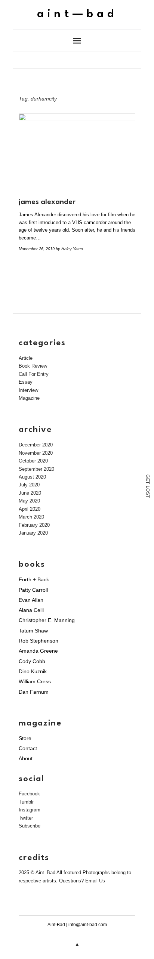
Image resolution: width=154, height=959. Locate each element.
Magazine (29, 398)
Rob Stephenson (38, 641)
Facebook (29, 793)
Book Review (33, 366)
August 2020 (32, 477)
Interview (28, 390)
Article (26, 358)
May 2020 (29, 501)
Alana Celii (31, 610)
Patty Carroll (33, 590)
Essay (26, 382)
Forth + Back (34, 579)
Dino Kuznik (33, 671)
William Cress (35, 681)
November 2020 (36, 453)
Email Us (95, 881)
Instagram (29, 810)
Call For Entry (34, 374)
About (26, 758)
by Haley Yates (69, 249)
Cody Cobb (32, 661)
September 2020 (36, 469)
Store (25, 738)
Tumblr (26, 802)
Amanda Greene (38, 651)
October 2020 (33, 461)
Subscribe (29, 826)
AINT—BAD (77, 14)
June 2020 (30, 493)
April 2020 (29, 509)
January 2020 (33, 533)
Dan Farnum (34, 692)
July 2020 (29, 485)
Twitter (26, 818)
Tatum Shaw (33, 631)
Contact (28, 748)
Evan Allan (31, 600)
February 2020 (34, 525)
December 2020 (36, 445)
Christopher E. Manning (47, 620)
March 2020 (31, 517)
